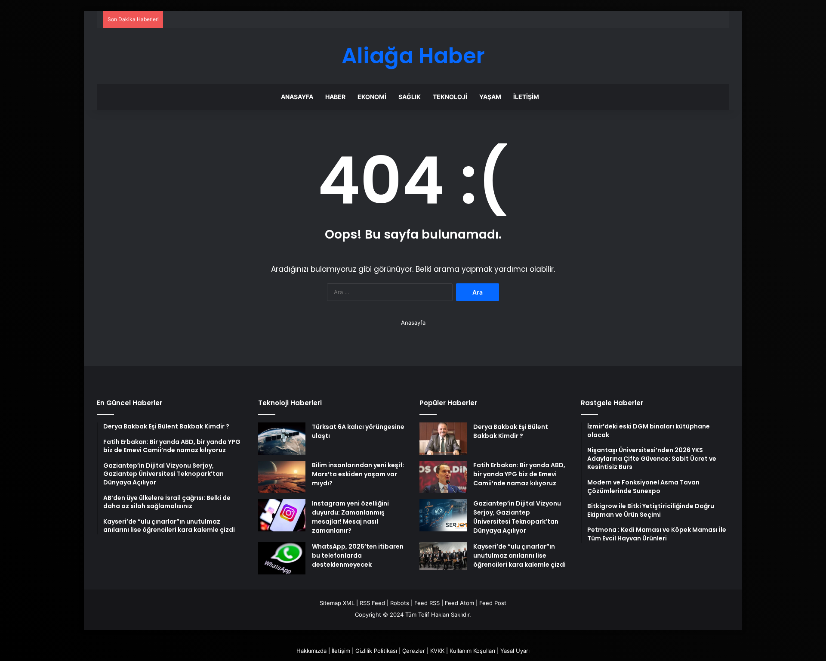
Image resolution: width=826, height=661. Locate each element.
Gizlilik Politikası (376, 650)
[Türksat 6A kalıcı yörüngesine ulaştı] (281, 438)
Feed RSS (427, 602)
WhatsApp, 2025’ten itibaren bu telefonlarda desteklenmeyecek (358, 555)
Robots (399, 602)
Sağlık (409, 96)
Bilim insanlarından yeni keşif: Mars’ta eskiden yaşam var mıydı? (358, 474)
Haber (335, 96)
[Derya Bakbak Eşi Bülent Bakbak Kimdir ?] (443, 438)
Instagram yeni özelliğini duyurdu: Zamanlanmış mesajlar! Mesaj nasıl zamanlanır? (350, 517)
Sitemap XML (337, 602)
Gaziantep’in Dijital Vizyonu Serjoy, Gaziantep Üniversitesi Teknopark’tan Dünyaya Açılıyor (517, 517)
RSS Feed (372, 602)
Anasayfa (297, 96)
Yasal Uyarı (515, 650)
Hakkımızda (311, 650)
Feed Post (492, 602)
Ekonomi (372, 96)
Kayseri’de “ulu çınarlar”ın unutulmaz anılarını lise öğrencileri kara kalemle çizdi (519, 555)
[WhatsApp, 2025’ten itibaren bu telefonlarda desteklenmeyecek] (281, 558)
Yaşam (490, 96)
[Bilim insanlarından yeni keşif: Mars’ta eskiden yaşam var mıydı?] (281, 477)
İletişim (526, 96)
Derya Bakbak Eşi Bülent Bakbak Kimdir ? (510, 431)
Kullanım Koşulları (472, 650)
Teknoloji (450, 96)
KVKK (437, 650)
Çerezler (413, 650)
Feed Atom (459, 602)
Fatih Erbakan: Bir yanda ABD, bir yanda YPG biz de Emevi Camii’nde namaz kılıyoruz (519, 474)
